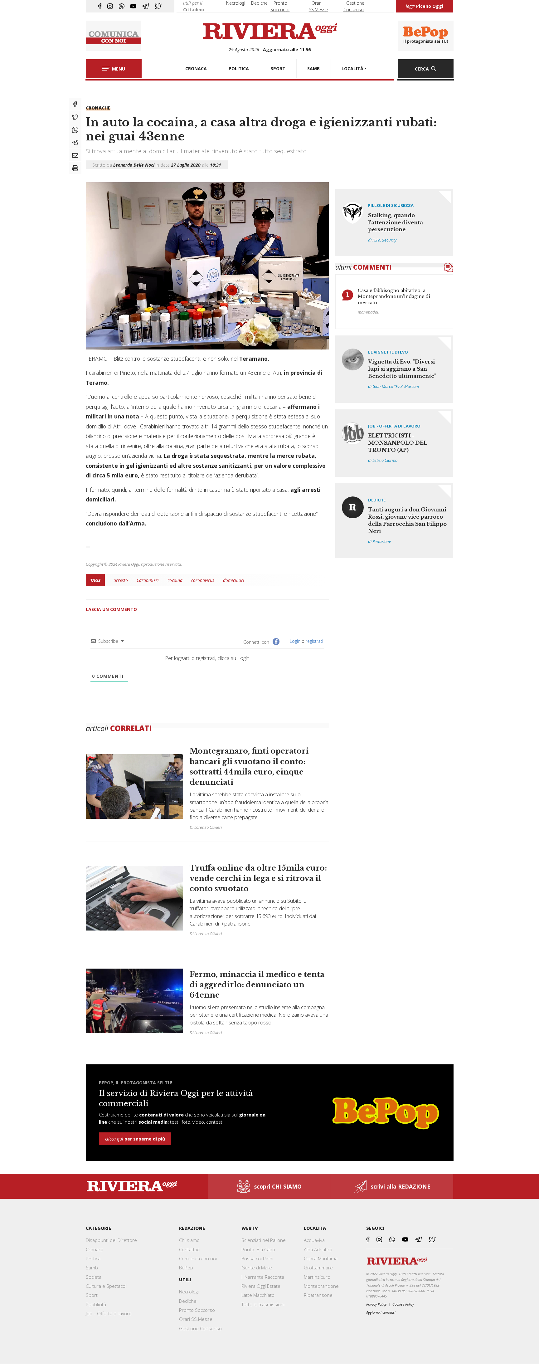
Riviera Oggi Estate (260, 1286)
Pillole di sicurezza (391, 205)
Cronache (98, 108)
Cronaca (94, 1249)
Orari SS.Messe (195, 1319)
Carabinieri (148, 580)
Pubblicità (96, 1304)
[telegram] (145, 6)
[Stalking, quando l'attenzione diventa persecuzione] (394, 222)
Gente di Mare (256, 1267)
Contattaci (189, 1249)
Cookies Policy (403, 1304)
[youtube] (133, 6)
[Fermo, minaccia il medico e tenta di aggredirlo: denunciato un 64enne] (207, 997)
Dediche (259, 3)
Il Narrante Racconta (262, 1277)
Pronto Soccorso (197, 1310)
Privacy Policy (376, 1304)
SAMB (313, 68)
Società (93, 1277)
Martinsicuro (317, 1277)
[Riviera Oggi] (269, 31)
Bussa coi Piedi (257, 1258)
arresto (121, 580)
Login (294, 641)
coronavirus (202, 580)
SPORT (278, 68)
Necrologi (235, 3)
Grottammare (318, 1267)
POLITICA (239, 68)
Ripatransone (318, 1295)
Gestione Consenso (200, 1328)
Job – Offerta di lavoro (109, 1313)
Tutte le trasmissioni (262, 1304)
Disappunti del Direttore (111, 1240)
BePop (186, 1267)
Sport (92, 1295)
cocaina (175, 580)
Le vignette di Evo (388, 352)
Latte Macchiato (257, 1295)
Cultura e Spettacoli (106, 1286)
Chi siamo (189, 1240)
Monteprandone (321, 1286)
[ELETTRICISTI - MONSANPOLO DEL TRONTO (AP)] (394, 443)
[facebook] (99, 6)
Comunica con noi (198, 1258)
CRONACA (196, 68)
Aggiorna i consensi (381, 1312)
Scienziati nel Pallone (263, 1240)
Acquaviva (314, 1240)
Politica (93, 1258)
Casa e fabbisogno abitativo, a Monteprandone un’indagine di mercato (394, 296)
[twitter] (158, 6)
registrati (314, 641)
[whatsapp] (121, 6)
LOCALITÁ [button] (352, 68)
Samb (92, 1267)
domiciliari (233, 580)
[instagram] (110, 6)
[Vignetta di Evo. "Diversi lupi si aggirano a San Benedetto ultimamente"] (394, 369)
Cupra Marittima (320, 1258)
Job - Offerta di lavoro (394, 426)
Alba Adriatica (318, 1249)
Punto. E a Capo (258, 1249)
